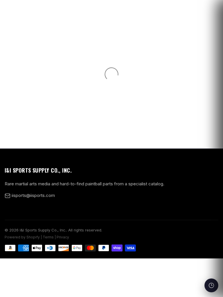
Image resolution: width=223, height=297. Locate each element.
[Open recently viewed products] (211, 285)
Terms (48, 237)
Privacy (63, 237)
